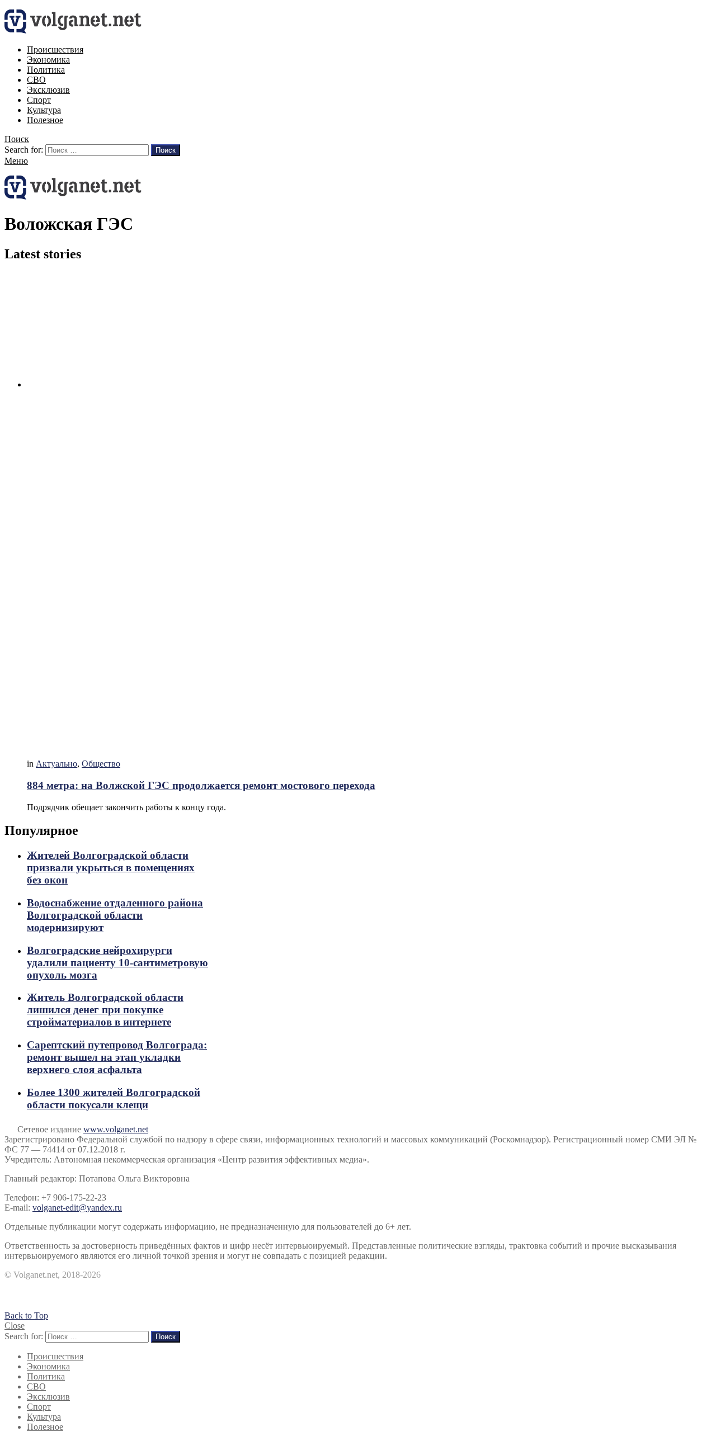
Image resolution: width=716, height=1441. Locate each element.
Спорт (39, 100)
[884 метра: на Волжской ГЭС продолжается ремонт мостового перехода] (369, 511)
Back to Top (26, 1315)
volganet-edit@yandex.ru (77, 1207)
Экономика (48, 59)
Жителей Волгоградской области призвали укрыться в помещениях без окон (111, 867)
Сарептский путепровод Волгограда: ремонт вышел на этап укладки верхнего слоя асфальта (117, 1057)
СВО (36, 79)
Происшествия (55, 49)
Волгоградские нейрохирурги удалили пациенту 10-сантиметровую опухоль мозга (117, 962)
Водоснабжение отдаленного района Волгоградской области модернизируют (115, 915)
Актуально (56, 763)
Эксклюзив (48, 90)
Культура (44, 110)
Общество (101, 763)
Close (14, 1325)
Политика (46, 69)
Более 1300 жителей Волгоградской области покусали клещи (113, 1098)
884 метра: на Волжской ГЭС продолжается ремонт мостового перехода (201, 785)
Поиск (166, 150)
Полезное (45, 120)
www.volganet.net (115, 1129)
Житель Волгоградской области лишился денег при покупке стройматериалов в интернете (105, 1009)
